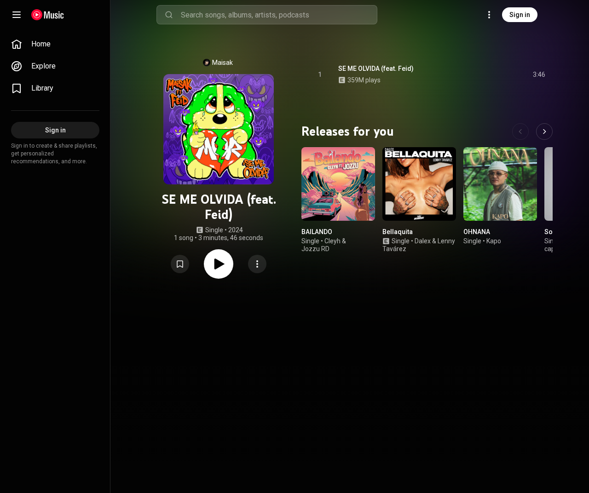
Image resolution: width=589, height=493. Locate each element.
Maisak (222, 62)
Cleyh (332, 241)
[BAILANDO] (338, 184)
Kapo (493, 241)
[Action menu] (257, 264)
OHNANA (476, 231)
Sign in (519, 14)
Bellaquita (397, 231)
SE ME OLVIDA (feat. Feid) (376, 68)
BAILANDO (316, 231)
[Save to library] (179, 263)
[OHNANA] (500, 184)
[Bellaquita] (419, 184)
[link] (55, 44)
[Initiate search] (169, 14)
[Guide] (16, 14)
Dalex (423, 241)
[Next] (544, 131)
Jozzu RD (315, 248)
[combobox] (279, 15)
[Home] (47, 14)
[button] (180, 264)
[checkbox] (538, 74)
